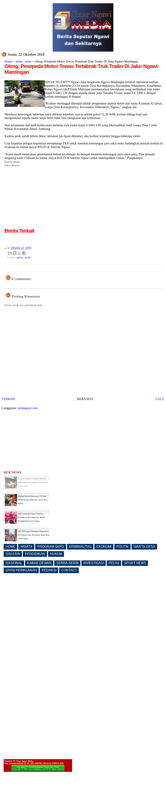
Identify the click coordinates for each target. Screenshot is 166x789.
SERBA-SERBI (67, 563)
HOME (10, 546)
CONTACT (69, 570)
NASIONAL (14, 563)
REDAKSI (49, 570)
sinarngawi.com (28, 408)
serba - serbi (23, 61)
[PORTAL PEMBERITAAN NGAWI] (83, 50)
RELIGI (114, 563)
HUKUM (56, 554)
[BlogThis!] (15, 253)
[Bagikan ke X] (19, 253)
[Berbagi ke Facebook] (24, 253)
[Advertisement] (38, 199)
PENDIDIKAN (35, 554)
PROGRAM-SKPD (50, 546)
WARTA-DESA (144, 546)
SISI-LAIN (13, 554)
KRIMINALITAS (80, 546)
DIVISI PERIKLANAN (21, 570)
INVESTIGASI (93, 563)
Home (8, 61)
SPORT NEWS (135, 563)
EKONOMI (104, 546)
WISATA (26, 546)
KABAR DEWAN (39, 563)
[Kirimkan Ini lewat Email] (10, 253)
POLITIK (122, 546)
